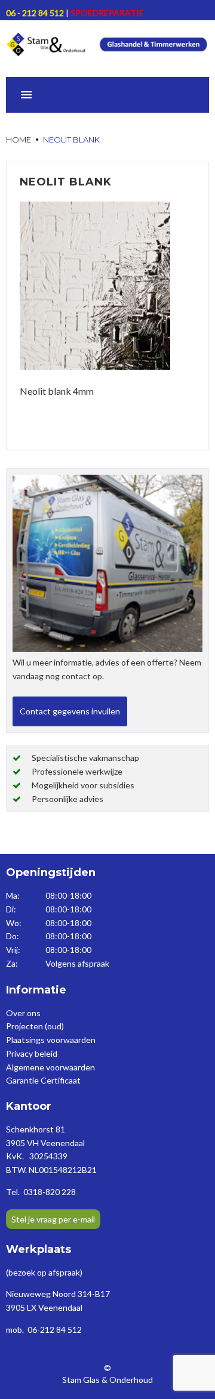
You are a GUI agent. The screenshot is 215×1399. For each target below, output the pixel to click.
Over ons (23, 1013)
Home (18, 139)
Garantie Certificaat (43, 1080)
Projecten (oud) (35, 1026)
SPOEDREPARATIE (107, 13)
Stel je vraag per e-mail (53, 1219)
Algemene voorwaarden (50, 1067)
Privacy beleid (31, 1053)
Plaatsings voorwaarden (51, 1040)
